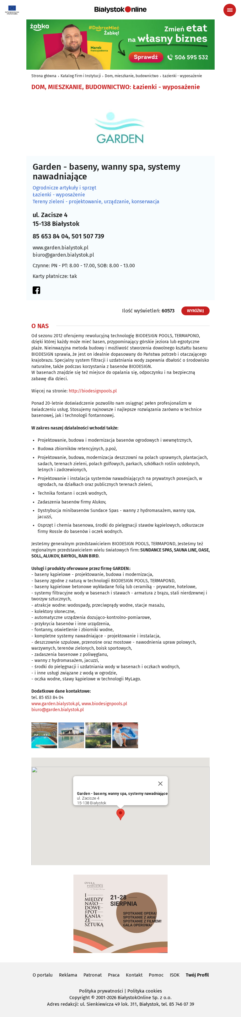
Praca (114, 975)
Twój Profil (197, 975)
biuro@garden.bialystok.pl (63, 255)
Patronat (92, 975)
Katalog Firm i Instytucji (81, 76)
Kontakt (134, 975)
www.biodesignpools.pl (104, 703)
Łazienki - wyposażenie (182, 76)
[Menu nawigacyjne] (229, 10)
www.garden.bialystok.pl (60, 248)
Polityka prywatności (101, 991)
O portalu (43, 975)
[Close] (160, 783)
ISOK (174, 975)
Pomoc (156, 975)
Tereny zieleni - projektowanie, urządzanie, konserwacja (96, 202)
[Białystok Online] (120, 9)
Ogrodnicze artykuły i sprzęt (64, 188)
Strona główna (43, 76)
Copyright (79, 997)
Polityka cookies (144, 991)
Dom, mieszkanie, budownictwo (131, 76)
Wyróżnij (195, 311)
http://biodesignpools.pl (93, 391)
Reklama (68, 975)
